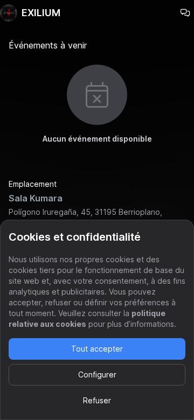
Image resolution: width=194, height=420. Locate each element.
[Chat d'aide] (185, 13)
